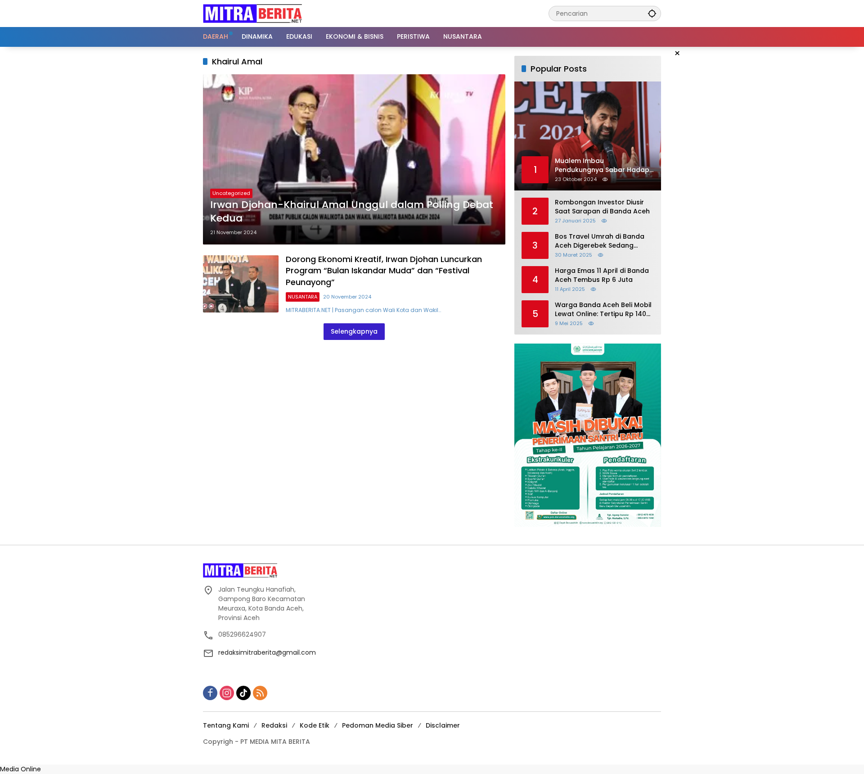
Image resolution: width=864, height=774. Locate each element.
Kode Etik (314, 725)
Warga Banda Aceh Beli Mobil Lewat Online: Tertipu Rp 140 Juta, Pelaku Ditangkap (603, 309)
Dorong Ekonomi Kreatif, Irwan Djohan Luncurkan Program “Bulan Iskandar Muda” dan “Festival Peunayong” (384, 270)
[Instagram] (227, 693)
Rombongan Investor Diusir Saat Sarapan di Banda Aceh (602, 207)
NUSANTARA (302, 296)
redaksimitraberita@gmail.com (267, 652)
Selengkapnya (354, 331)
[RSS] (260, 693)
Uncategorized (231, 193)
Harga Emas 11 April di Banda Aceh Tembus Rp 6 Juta (602, 275)
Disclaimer (443, 725)
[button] (652, 13)
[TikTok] (243, 693)
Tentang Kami (226, 725)
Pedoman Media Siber (377, 725)
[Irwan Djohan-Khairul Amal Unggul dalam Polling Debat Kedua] (354, 159)
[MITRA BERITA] (252, 13)
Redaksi (274, 725)
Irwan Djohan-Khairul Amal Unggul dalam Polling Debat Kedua (351, 212)
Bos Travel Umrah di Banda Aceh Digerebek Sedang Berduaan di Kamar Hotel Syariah (599, 241)
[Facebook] (210, 693)
